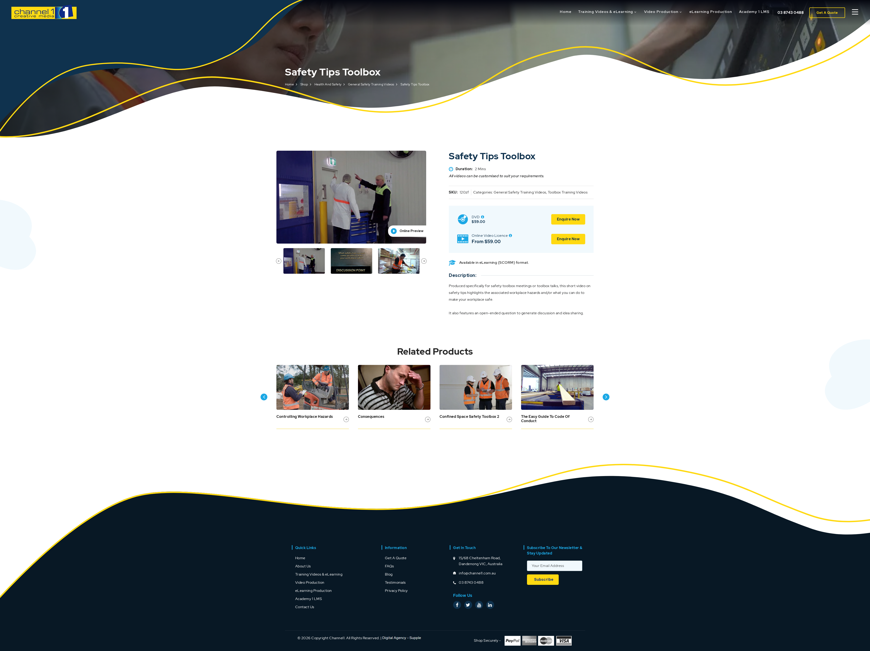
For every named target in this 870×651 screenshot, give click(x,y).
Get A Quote (827, 13)
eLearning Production (710, 12)
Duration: (464, 169)
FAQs (389, 566)
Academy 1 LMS (754, 12)
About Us (303, 566)
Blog (389, 574)
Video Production (661, 12)
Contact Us (304, 607)
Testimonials (395, 582)
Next (606, 397)
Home (565, 12)
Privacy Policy (396, 590)
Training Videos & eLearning (605, 12)
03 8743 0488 (791, 12)
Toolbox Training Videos (568, 192)
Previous (264, 397)
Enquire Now (568, 219)
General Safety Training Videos (371, 84)
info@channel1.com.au (477, 573)
